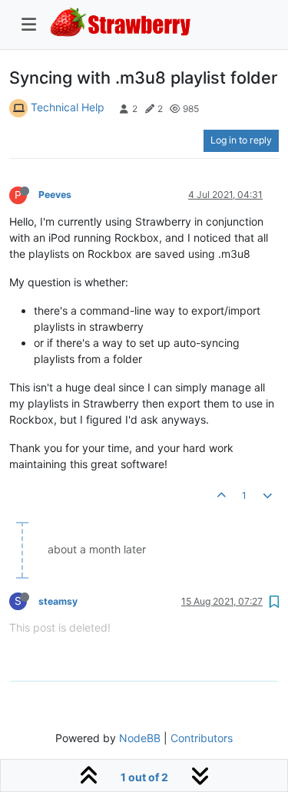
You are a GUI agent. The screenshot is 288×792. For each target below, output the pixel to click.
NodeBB (140, 737)
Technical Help (67, 107)
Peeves (54, 194)
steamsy (58, 601)
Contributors (201, 737)
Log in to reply (241, 140)
